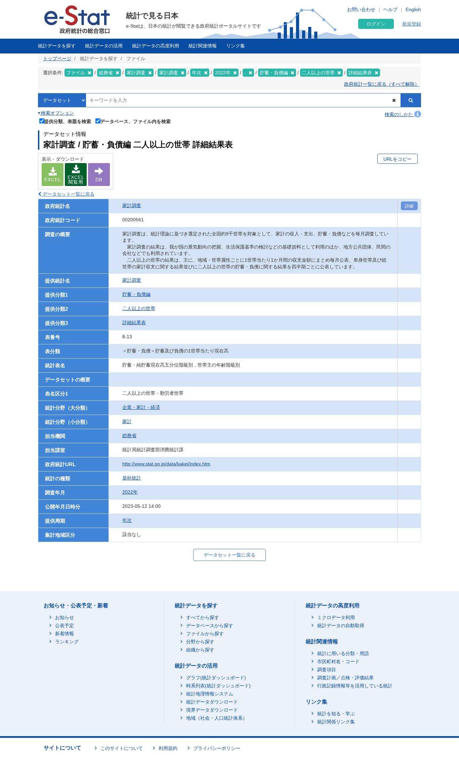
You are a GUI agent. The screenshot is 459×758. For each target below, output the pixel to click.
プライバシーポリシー (216, 748)
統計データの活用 (104, 45)
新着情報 (64, 633)
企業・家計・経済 (141, 407)
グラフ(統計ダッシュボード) (216, 677)
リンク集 (235, 45)
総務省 (129, 435)
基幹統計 (131, 478)
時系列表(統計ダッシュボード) (218, 685)
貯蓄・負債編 (136, 294)
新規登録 (411, 24)
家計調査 (131, 205)
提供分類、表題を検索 (67, 121)
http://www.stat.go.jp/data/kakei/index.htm (166, 463)
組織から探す (200, 649)
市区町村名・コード (338, 661)
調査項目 (326, 669)
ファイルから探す (205, 633)
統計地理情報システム (209, 693)
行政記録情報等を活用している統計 (354, 685)
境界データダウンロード (212, 710)
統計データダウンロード (212, 701)
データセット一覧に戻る (67, 194)
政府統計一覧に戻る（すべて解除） (381, 84)
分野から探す (200, 641)
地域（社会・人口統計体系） (216, 718)
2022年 (130, 492)
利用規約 (168, 748)
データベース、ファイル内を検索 (135, 121)
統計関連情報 (203, 45)
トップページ (57, 58)
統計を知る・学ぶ (336, 713)
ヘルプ (390, 9)
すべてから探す (202, 617)
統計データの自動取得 (340, 625)
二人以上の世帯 (138, 308)
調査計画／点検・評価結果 (345, 677)
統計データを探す (57, 45)
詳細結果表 (134, 322)
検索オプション (57, 113)
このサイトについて (121, 748)
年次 (127, 520)
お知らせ (64, 617)
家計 (127, 421)
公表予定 (64, 625)
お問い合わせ (361, 9)
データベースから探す (209, 625)
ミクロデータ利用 (336, 617)
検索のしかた (399, 114)
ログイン (376, 24)
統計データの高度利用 (155, 45)
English (413, 9)
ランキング (67, 641)
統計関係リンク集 (336, 721)
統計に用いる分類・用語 (343, 653)
